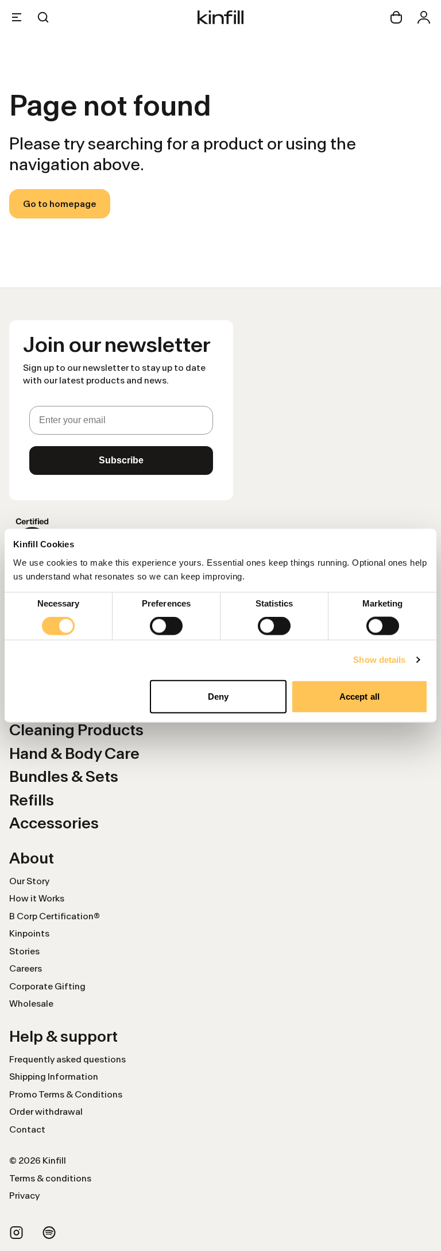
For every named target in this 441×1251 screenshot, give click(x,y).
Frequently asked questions (67, 1059)
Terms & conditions (50, 1178)
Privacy (24, 1195)
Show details (379, 660)
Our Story (29, 881)
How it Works (36, 898)
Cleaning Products (76, 729)
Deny (218, 696)
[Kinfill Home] (220, 17)
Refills (31, 799)
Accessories (54, 822)
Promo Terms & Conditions (65, 1094)
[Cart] (396, 17)
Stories (24, 951)
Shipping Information (53, 1076)
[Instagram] (16, 1233)
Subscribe (121, 460)
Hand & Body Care (74, 753)
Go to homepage (59, 203)
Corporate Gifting (47, 986)
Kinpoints (29, 933)
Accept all (359, 696)
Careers (25, 968)
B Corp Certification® (54, 916)
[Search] (43, 17)
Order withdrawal (46, 1111)
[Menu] (16, 17)
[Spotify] (49, 1233)
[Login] (424, 17)
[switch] (166, 626)
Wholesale (31, 1003)
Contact (27, 1129)
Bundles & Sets (63, 776)
